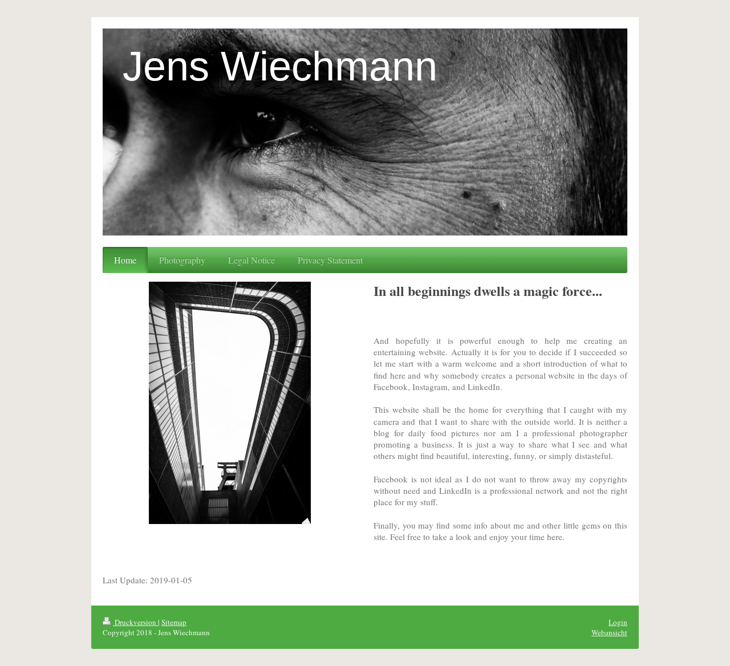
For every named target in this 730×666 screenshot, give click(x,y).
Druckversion (135, 622)
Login (618, 622)
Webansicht (609, 632)
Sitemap (173, 622)
